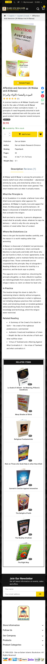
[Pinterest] (42, 96)
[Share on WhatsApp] (42, 99)
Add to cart (24, 134)
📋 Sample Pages (23, 83)
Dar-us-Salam (20, 141)
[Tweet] (42, 92)
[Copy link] (42, 103)
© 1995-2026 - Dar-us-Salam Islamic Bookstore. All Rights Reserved (23, 653)
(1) (18, 98)
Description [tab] (17, 169)
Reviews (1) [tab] (30, 169)
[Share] (42, 88)
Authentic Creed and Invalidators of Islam (25, 332)
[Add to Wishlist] (40, 134)
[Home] (5, 16)
